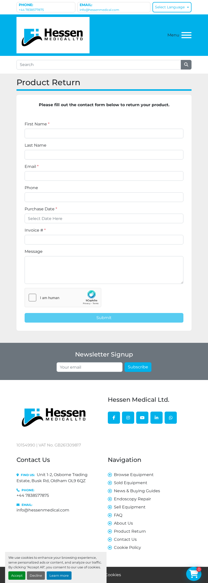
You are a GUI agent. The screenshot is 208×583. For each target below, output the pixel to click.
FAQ (118, 515)
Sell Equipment (130, 507)
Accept (17, 575)
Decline (36, 575)
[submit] (186, 65)
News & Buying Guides (137, 490)
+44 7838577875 (31, 10)
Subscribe (138, 367)
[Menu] (186, 35)
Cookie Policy (127, 547)
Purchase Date (41, 209)
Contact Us (125, 539)
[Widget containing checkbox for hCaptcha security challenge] (63, 297)
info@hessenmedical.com (99, 10)
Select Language (170, 7)
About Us (123, 523)
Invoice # (35, 230)
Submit (104, 317)
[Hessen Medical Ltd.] (54, 414)
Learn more (59, 575)
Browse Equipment (134, 474)
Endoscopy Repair (132, 499)
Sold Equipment (130, 482)
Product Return (130, 531)
